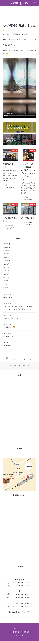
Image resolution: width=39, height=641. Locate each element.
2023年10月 (6, 247)
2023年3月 (6, 257)
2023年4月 (6, 254)
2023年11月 (6, 244)
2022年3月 (6, 284)
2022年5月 (6, 277)
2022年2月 (6, 287)
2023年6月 (6, 250)
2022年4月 (6, 281)
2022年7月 (6, 271)
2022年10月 (6, 260)
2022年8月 (6, 267)
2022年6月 (6, 274)
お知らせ (27, 34)
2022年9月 (6, 264)
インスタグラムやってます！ (22, 359)
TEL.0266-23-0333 (19, 632)
